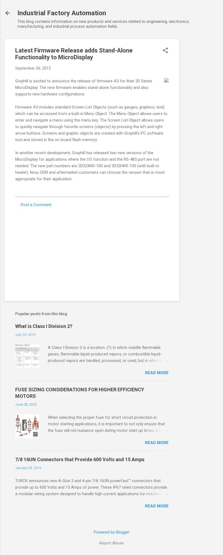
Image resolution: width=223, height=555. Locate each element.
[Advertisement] (201, 120)
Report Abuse (111, 543)
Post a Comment (36, 204)
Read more (157, 372)
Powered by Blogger (111, 532)
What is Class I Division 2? (43, 326)
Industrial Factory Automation (61, 13)
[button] (165, 51)
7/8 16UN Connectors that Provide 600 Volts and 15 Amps (79, 459)
